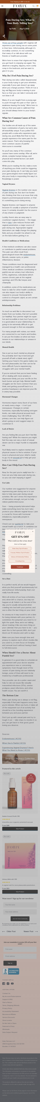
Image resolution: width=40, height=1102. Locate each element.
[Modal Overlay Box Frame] (20, 551)
